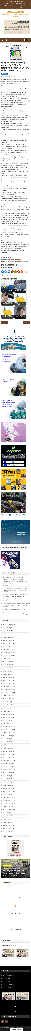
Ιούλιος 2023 (6, 739)
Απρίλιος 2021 (7, 822)
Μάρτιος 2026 (7, 640)
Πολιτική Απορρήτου (20, 5)
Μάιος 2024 (6, 708)
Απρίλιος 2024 (7, 711)
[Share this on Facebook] (2, 271)
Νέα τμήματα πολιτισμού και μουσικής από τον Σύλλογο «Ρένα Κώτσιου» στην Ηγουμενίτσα (15, 589)
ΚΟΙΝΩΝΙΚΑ (4, 73)
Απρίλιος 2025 (7, 674)
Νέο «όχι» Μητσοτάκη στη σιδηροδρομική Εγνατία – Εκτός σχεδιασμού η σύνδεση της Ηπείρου (16, 604)
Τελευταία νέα (9, 3)
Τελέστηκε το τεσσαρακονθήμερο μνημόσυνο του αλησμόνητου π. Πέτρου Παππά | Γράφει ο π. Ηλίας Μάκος (27, 322)
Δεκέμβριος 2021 (7, 797)
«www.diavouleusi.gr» (20, 3)
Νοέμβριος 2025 (7, 652)
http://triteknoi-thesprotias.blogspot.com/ (17, 261)
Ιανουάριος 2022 (7, 794)
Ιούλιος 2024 (6, 702)
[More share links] (22, 271)
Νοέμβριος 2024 (7, 689)
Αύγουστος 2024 (7, 698)
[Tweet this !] (5, 271)
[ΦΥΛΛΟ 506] (18, 855)
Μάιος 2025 (6, 671)
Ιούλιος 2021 (6, 813)
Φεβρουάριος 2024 (8, 717)
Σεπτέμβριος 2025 (8, 658)
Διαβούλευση (15, 11)
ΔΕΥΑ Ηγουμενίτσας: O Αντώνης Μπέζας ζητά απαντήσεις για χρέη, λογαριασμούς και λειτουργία (15, 597)
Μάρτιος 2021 (7, 825)
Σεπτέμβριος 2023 (8, 732)
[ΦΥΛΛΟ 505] (12, 855)
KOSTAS (13, 76)
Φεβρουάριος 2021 (8, 828)
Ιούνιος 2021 (6, 816)
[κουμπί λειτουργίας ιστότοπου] (25, 40)
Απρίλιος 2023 (7, 748)
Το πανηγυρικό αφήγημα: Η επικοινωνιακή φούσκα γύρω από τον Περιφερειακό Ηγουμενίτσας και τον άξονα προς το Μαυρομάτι (16, 612)
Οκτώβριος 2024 (7, 692)
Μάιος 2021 (6, 819)
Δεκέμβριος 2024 (7, 686)
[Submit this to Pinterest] (12, 271)
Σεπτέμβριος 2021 (8, 806)
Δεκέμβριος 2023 (7, 723)
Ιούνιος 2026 (6, 631)
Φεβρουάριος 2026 (8, 643)
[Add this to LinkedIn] (9, 271)
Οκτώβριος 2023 (7, 729)
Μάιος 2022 (6, 782)
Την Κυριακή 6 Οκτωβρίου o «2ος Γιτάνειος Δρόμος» (6, 322)
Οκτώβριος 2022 (7, 766)
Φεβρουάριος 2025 (8, 680)
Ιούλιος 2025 (6, 665)
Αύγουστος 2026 (7, 624)
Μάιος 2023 (6, 745)
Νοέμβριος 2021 (7, 800)
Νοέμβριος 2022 (7, 763)
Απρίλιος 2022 (7, 785)
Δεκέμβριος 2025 (7, 649)
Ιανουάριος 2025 (7, 683)
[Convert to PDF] (18, 271)
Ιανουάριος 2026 (7, 646)
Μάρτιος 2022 (7, 788)
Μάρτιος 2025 (7, 677)
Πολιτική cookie (11, 7)
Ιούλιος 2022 (6, 776)
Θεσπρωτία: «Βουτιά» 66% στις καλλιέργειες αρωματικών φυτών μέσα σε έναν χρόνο (15, 870)
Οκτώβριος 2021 (7, 803)
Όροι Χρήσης (20, 7)
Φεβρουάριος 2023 (8, 754)
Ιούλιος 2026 (6, 628)
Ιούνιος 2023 (6, 742)
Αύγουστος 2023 (7, 735)
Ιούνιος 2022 (6, 779)
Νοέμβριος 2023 (7, 726)
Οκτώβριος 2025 (7, 655)
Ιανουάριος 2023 (7, 757)
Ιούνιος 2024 (6, 705)
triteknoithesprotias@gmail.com (13, 259)
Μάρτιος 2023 (7, 751)
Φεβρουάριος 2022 (8, 791)
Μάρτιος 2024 (7, 714)
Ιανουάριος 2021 (7, 831)
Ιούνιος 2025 (6, 668)
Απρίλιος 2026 (7, 637)
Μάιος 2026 (6, 634)
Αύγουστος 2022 (7, 772)
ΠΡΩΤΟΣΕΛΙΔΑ (9, 5)
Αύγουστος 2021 (7, 809)
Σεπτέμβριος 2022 (8, 769)
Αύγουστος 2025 (7, 661)
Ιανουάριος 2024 (7, 720)
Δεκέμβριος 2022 (7, 760)
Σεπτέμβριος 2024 (8, 695)
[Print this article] (15, 271)
